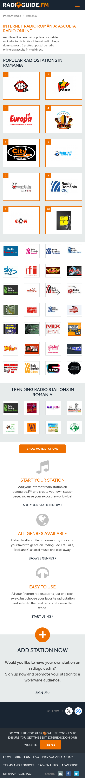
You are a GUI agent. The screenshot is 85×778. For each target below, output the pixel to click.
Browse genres (41, 558)
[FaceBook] (70, 773)
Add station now (42, 650)
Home (7, 757)
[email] (62, 773)
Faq (36, 757)
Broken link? (48, 765)
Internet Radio (12, 16)
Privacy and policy (57, 757)
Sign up (41, 693)
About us (22, 757)
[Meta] (78, 711)
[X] (69, 711)
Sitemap (9, 774)
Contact (26, 774)
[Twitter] (78, 773)
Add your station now (41, 505)
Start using (41, 616)
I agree (50, 745)
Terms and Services (18, 765)
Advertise (69, 765)
